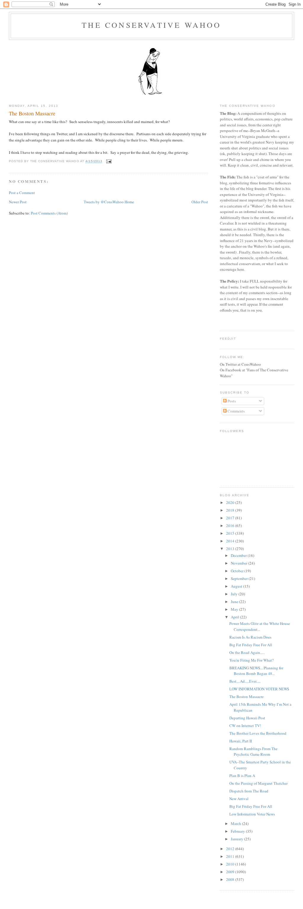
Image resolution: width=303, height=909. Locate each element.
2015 (230, 533)
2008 (230, 879)
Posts (231, 401)
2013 (230, 548)
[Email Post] (108, 161)
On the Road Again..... (247, 652)
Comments (236, 411)
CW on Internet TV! (245, 725)
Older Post (199, 201)
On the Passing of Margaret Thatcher (258, 783)
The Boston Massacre (32, 113)
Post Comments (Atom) (49, 213)
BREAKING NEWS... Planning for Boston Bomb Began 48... (256, 670)
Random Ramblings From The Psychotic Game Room (253, 751)
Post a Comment (22, 192)
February (238, 831)
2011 (230, 856)
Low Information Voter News (252, 814)
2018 (230, 510)
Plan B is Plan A (242, 775)
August (237, 586)
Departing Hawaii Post (247, 718)
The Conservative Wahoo (151, 25)
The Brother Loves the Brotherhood (257, 733)
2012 (230, 848)
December (239, 555)
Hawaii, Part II (240, 741)
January (237, 839)
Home (129, 201)
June (235, 601)
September (240, 578)
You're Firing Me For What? (251, 660)
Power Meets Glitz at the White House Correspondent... (259, 626)
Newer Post (18, 201)
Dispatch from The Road (248, 791)
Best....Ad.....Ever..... (245, 681)
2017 (230, 517)
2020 (230, 502)
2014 (230, 541)
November (239, 563)
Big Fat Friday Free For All (250, 644)
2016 (230, 525)
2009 (230, 871)
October (237, 570)
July (234, 594)
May (235, 609)
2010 (230, 864)
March (236, 823)
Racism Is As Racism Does (250, 637)
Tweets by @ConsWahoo (104, 201)
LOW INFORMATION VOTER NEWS (259, 689)
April (235, 617)
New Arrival (239, 798)
